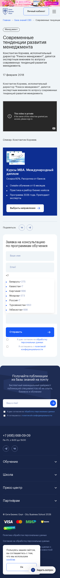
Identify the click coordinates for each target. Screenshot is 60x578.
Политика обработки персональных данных (25, 535)
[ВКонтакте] (22, 228)
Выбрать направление (23, 208)
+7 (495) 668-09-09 (16, 435)
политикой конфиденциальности (37, 415)
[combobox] (30, 275)
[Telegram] (30, 228)
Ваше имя (15, 256)
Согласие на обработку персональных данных (26, 541)
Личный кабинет (36, 11)
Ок (21, 567)
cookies (10, 560)
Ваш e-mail (12, 403)
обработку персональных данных (39, 412)
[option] (30, 281)
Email (13, 267)
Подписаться (53, 403)
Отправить (15, 332)
